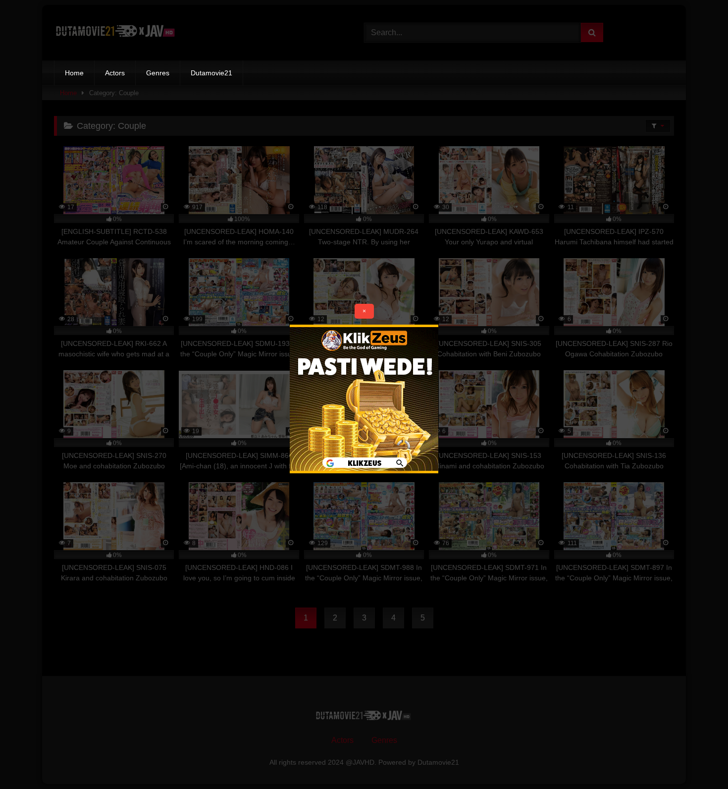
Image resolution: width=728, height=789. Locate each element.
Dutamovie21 (211, 73)
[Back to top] (697, 759)
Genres (157, 73)
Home (74, 73)
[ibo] (364, 470)
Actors (115, 73)
